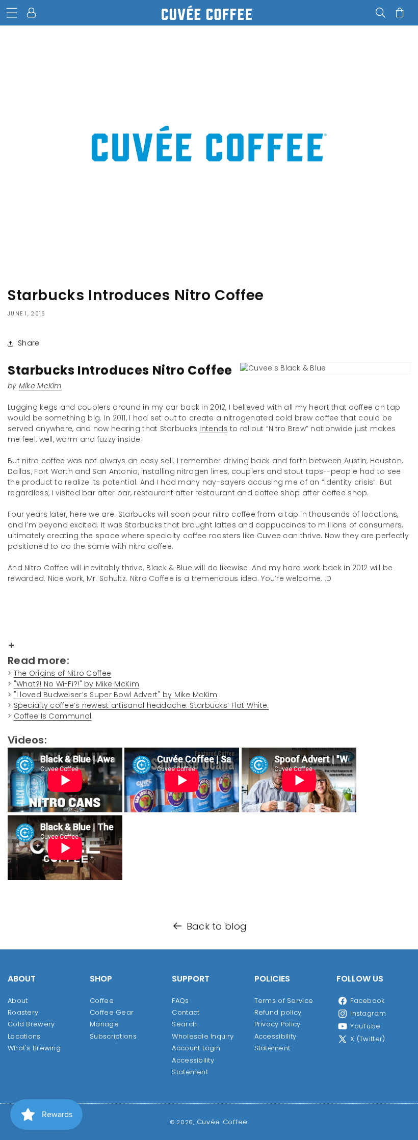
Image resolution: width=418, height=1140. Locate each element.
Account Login (196, 1048)
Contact (185, 1012)
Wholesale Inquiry (202, 1036)
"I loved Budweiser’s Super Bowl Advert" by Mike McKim (116, 695)
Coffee (102, 1000)
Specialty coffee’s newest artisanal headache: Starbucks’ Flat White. (141, 705)
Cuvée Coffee (222, 1122)
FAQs (180, 1000)
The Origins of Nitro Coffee (63, 673)
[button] (12, 12)
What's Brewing (34, 1048)
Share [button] (28, 343)
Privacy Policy (277, 1024)
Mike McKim (40, 386)
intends (213, 428)
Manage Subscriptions (113, 1030)
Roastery (23, 1012)
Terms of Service (283, 1000)
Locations (24, 1036)
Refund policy (278, 1012)
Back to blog (217, 926)
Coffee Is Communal (53, 716)
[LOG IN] (32, 12)
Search (184, 1024)
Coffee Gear (112, 1012)
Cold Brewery (31, 1024)
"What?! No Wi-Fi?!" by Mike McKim (76, 684)
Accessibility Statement (193, 1066)
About (18, 1000)
